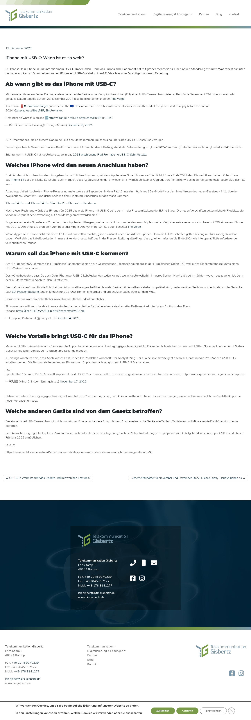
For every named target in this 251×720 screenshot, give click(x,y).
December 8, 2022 (80, 125)
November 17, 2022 (73, 382)
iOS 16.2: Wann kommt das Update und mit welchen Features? (49, 478)
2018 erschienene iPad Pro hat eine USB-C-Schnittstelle (109, 155)
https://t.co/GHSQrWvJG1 (32, 311)
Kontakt (234, 14)
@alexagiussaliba (25, 111)
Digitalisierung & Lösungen (171, 14)
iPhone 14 (17, 180)
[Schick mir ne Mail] (154, 563)
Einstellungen (34, 713)
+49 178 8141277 (99, 586)
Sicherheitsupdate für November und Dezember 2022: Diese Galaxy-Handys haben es (186, 478)
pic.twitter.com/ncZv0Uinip (67, 311)
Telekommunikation (131, 14)
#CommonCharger (36, 106)
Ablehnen (187, 710)
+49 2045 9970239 (98, 577)
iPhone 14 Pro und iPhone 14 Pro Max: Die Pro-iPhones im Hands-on (51, 203)
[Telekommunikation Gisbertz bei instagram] (142, 578)
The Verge (117, 99)
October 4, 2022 (69, 318)
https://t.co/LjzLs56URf (63, 118)
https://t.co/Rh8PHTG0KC (95, 118)
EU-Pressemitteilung (25, 292)
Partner (204, 14)
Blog (219, 14)
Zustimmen (162, 710)
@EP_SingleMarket (50, 111)
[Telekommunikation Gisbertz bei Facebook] (133, 578)
